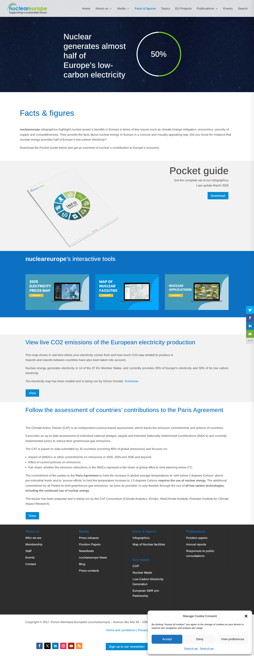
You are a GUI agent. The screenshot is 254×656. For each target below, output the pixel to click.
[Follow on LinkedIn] (55, 646)
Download (218, 195)
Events (228, 8)
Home (86, 8)
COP (136, 566)
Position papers (197, 537)
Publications (205, 8)
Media (121, 8)
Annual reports (196, 544)
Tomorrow (131, 381)
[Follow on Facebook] (39, 646)
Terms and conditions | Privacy (127, 630)
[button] (246, 616)
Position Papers (90, 544)
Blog (82, 564)
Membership (33, 544)
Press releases (89, 537)
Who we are (33, 537)
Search (243, 8)
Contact (30, 564)
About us (101, 8)
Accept (167, 639)
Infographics (141, 537)
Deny (199, 639)
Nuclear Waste (142, 572)
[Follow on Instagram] (63, 646)
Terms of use (191, 648)
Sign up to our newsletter (127, 646)
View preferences (232, 639)
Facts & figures (145, 8)
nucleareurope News (93, 557)
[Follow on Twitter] (47, 646)
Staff (28, 551)
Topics (165, 8)
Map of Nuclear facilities (149, 544)
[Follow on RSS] (79, 646)
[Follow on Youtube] (71, 646)
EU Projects (183, 8)
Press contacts (89, 570)
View (32, 393)
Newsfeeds (86, 551)
